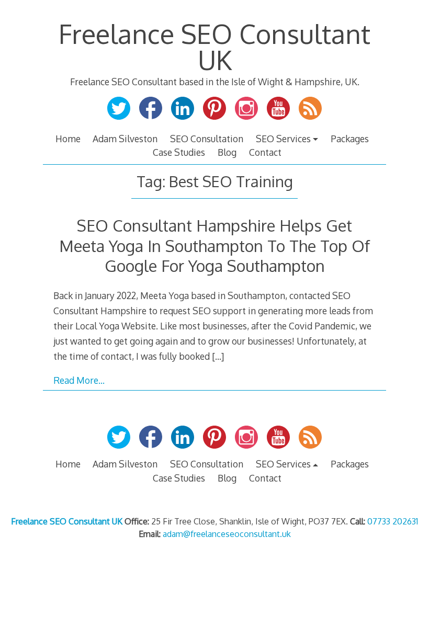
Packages (350, 138)
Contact (265, 152)
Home (68, 138)
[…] (218, 356)
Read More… (79, 380)
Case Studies (179, 152)
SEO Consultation (206, 138)
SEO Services (283, 138)
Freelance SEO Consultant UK (214, 46)
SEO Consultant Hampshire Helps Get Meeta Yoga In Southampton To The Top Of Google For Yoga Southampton (214, 245)
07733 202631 (392, 521)
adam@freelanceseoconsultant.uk (227, 534)
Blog (227, 152)
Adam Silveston (125, 138)
